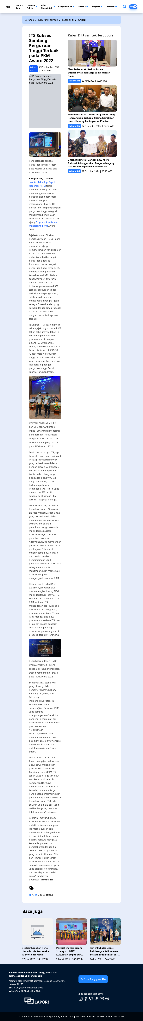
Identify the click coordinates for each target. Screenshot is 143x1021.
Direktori (110, 6)
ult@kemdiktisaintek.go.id (29, 987)
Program (95, 6)
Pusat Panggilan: (95, 979)
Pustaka (82, 6)
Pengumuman (65, 6)
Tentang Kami (19, 6)
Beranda (29, 19)
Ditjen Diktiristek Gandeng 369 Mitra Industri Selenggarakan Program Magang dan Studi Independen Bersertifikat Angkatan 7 (91, 163)
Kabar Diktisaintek (46, 6)
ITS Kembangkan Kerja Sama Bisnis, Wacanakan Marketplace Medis (36, 951)
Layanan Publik (31, 6)
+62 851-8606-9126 (30, 990)
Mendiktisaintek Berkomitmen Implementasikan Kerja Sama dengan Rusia (89, 73)
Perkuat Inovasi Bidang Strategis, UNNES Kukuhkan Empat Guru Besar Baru (69, 951)
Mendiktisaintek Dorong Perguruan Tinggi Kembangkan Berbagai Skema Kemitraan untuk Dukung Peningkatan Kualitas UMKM (91, 118)
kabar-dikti (68, 19)
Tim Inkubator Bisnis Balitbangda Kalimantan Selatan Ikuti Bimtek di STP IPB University (105, 951)
